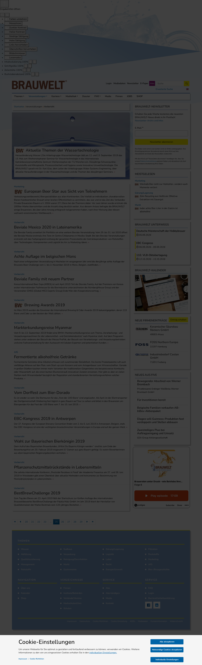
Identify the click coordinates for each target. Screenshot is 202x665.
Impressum (23, 659)
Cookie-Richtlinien (37, 659)
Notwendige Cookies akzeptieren (167, 649)
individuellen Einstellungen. (103, 652)
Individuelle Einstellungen (167, 659)
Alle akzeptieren (167, 641)
